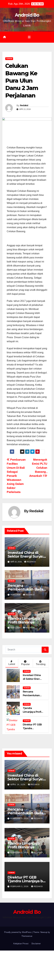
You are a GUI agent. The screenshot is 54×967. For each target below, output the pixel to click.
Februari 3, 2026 (19, 886)
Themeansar (26, 936)
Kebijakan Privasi (20, 943)
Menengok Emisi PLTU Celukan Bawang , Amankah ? (38, 467)
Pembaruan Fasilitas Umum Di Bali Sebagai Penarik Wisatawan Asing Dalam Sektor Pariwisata (16, 476)
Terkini (9, 58)
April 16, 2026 (18, 784)
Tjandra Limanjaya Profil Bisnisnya (24, 620)
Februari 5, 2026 (19, 818)
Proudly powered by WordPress (18, 932)
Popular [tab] (25, 664)
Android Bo (27, 15)
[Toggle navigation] (29, 37)
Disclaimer (36, 943)
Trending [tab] (41, 664)
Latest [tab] (11, 664)
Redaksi (24, 105)
